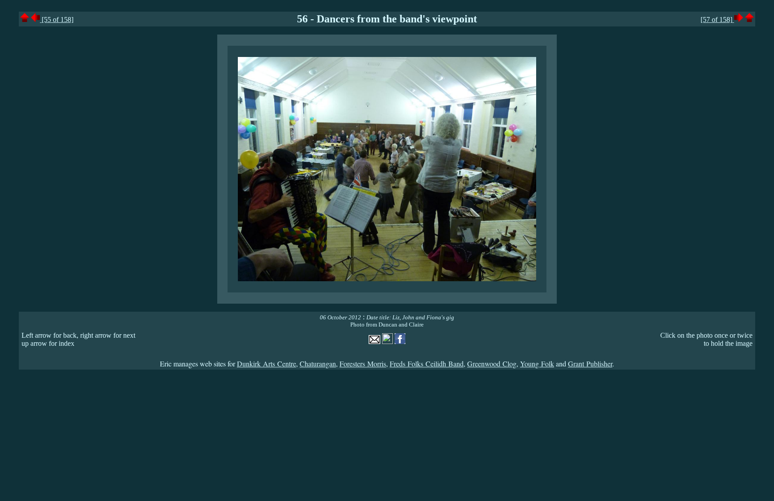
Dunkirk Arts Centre (266, 363)
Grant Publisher (590, 363)
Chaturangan (318, 363)
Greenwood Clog (491, 363)
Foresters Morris (363, 363)
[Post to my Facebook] (400, 341)
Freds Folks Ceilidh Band (427, 363)
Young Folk (537, 363)
